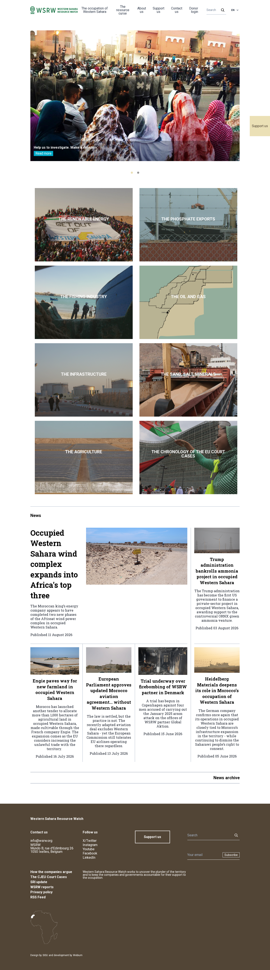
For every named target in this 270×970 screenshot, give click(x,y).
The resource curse (122, 10)
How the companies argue (51, 872)
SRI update (38, 882)
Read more (43, 153)
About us (141, 10)
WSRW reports (42, 887)
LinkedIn (89, 858)
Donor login (193, 10)
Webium (77, 955)
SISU (45, 955)
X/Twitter (90, 841)
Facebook (90, 853)
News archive (226, 777)
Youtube (88, 849)
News (35, 515)
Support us (260, 126)
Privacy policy (41, 892)
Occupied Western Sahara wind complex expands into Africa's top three (54, 564)
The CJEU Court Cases (48, 877)
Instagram (90, 845)
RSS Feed (38, 897)
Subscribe (231, 855)
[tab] (132, 173)
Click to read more (84, 224)
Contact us (176, 10)
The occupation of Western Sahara (94, 10)
